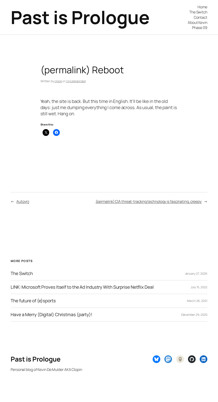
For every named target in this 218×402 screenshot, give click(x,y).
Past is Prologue (80, 17)
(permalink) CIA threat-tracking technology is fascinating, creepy (149, 201)
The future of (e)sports (33, 300)
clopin (58, 81)
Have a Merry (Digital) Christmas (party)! (51, 314)
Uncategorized (76, 81)
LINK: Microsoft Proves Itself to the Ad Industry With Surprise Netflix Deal (82, 287)
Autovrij (22, 201)
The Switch (22, 273)
